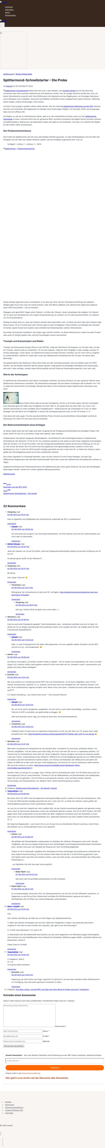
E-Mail (46, 1036)
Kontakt (8, 1102)
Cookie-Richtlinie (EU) (14, 1110)
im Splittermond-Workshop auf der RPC (77, 106)
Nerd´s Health (13, 906)
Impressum (9, 1105)
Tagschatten (12, 791)
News (7, 13)
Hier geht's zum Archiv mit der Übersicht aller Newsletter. (37, 1078)
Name (46, 1031)
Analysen (9, 7)
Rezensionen (10, 15)
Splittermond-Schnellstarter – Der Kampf (20, 492)
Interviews (9, 10)
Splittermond (8, 74)
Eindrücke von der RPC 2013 (15, 485)
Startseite (9, 1113)
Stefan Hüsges (13, 544)
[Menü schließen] (0, 1133)
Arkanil (9, 86)
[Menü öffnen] (2, 24)
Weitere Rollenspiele (23, 74)
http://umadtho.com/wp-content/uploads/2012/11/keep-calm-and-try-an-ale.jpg (61, 734)
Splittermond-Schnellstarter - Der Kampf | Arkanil (36, 788)
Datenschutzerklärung (31, 1073)
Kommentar (61, 1026)
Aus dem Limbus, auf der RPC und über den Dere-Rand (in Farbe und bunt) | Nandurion (52, 989)
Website (46, 1041)
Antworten (11, 524)
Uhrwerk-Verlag (68, 91)
